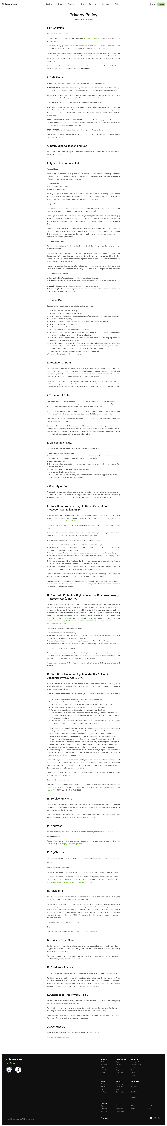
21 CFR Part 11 (135, 1092)
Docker (133, 1075)
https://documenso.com (92, 38)
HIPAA (133, 1097)
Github (133, 1067)
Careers (118, 1064)
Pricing (117, 4)
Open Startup (120, 1092)
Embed (103, 1067)
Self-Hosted (81, 4)
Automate (104, 1064)
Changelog (119, 1084)
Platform (71, 4)
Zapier (133, 1108)
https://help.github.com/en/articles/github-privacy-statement (69, 882)
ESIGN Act (134, 1086)
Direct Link (104, 1111)
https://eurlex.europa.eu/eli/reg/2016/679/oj (63, 521)
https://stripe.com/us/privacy (86, 932)
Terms (103, 1089)
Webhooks (149, 1106)
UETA (132, 1089)
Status (118, 1067)
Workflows (104, 1062)
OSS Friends (120, 1086)
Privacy (103, 1086)
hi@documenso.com (89, 535)
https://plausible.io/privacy (72, 844)
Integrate (104, 1070)
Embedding (134, 1070)
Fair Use (103, 1092)
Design (133, 1072)
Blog (117, 1070)
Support (118, 1062)
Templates (104, 1108)
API (132, 1106)
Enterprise (61, 4)
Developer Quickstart (137, 1062)
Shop (117, 1089)
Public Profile (120, 1111)
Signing (103, 1106)
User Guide (119, 1072)
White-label (119, 1108)
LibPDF (103, 1072)
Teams (118, 1106)
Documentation (136, 1064)
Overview (134, 1084)
